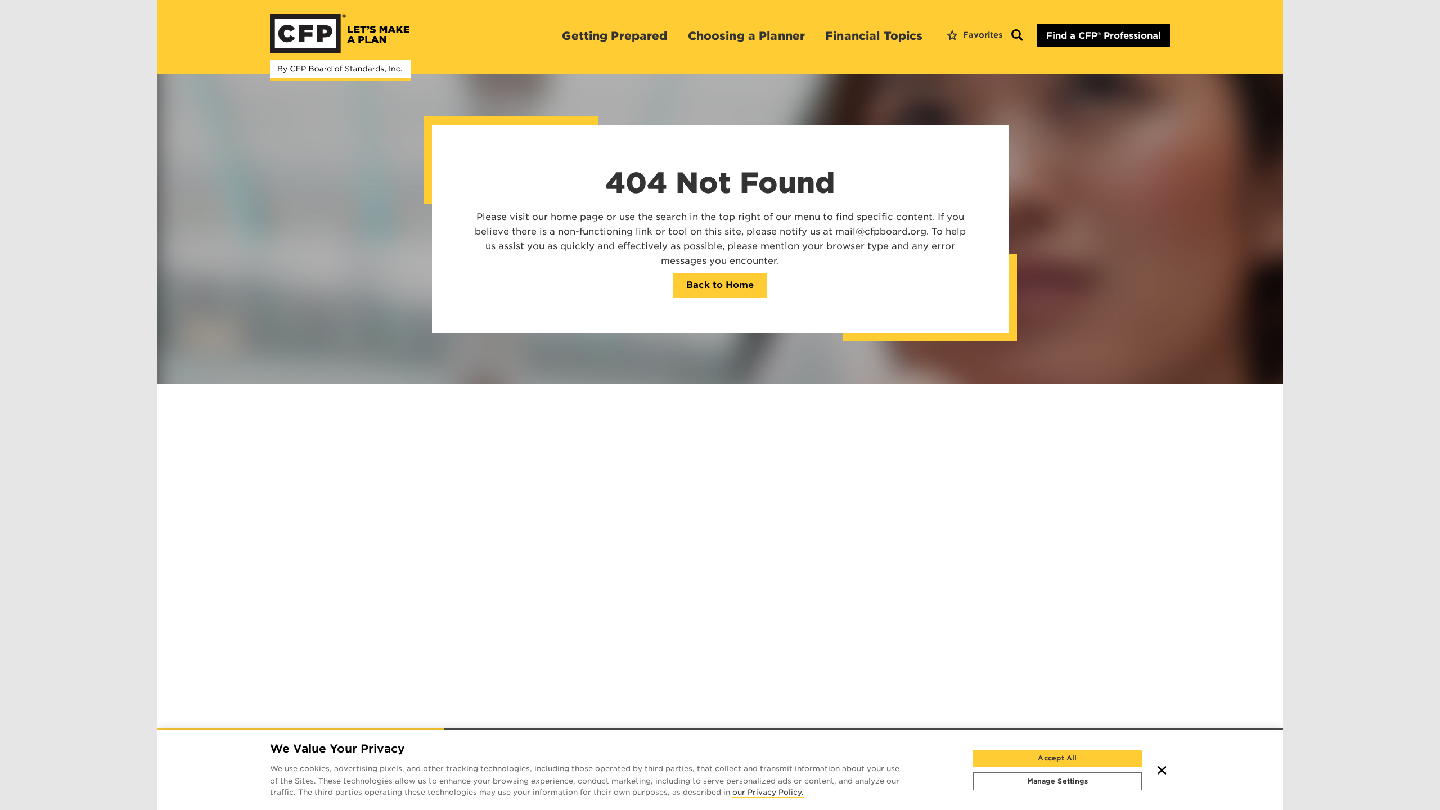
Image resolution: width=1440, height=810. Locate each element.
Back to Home (720, 285)
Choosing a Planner (747, 36)
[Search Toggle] (1017, 35)
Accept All (1057, 758)
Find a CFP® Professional (1103, 35)
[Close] (1162, 770)
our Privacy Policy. (768, 793)
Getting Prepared (614, 36)
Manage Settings (1057, 781)
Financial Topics (873, 36)
